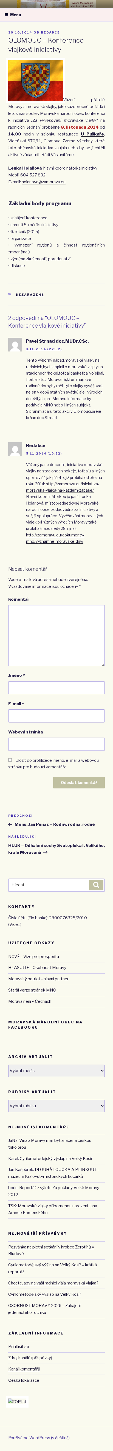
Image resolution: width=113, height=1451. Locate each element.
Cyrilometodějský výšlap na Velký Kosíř (56, 1158)
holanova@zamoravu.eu (44, 181)
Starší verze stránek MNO (32, 990)
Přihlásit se (18, 1346)
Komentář (18, 599)
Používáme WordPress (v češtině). (39, 1437)
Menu (15, 14)
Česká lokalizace (23, 1380)
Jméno (16, 675)
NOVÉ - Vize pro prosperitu (33, 956)
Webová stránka (25, 732)
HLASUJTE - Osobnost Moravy (37, 967)
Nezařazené (30, 295)
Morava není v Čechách (29, 1001)
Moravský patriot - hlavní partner (38, 978)
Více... (14, 924)
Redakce (50, 32)
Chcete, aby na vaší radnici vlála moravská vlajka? (53, 1283)
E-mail (16, 703)
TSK (12, 1205)
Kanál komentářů (24, 1369)
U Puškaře (92, 134)
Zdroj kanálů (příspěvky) (30, 1357)
